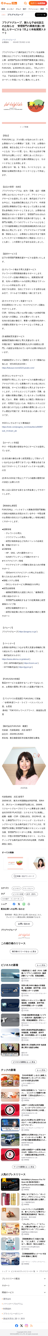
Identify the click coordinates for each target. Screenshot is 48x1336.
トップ (4, 1271)
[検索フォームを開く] (25, 3)
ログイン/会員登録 (38, 3)
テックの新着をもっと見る (24, 1167)
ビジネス (16, 888)
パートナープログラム (12, 1304)
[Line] (24, 904)
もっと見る (41, 965)
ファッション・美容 (36, 9)
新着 (3, 9)
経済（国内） (31, 894)
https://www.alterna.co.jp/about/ (15, 659)
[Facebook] (14, 904)
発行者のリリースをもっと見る (24, 951)
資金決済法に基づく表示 (13, 1319)
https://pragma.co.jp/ (27, 632)
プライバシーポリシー (12, 1314)
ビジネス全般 (18, 894)
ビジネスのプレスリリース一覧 (23, 1271)
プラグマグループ (9, 40)
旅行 (24, 9)
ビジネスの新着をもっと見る (24, 1062)
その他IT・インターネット (12, 899)
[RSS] (31, 1325)
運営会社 (6, 1299)
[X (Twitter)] (19, 904)
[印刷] (29, 904)
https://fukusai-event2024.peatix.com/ (18, 368)
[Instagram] (26, 1325)
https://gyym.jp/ (25, 667)
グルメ (18, 9)
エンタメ (10, 9)
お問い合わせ (24, 924)
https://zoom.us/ (30, 663)
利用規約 (6, 1309)
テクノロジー (28, 888)
